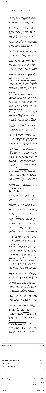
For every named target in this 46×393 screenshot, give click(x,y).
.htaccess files (31, 170)
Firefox (15, 129)
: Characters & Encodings (17, 320)
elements (19, 223)
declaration (21, 97)
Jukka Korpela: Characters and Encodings (17, 324)
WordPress (42, 390)
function (24, 213)
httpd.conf (31, 179)
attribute (31, 104)
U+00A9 (13, 251)
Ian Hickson (14, 74)
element (31, 237)
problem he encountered (28, 206)
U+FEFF (19, 294)
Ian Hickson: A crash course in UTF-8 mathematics (19, 326)
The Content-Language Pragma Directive (11, 360)
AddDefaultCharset (15, 184)
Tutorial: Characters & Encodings (18, 322)
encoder (31, 75)
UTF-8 (19, 74)
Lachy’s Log (4, 1)
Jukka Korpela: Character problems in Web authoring (20, 323)
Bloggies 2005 (40, 345)
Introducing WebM (6, 363)
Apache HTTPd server (23, 169)
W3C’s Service (27, 130)
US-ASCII (31, 56)
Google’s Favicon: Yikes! (7, 369)
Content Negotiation (20, 198)
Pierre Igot (14, 206)
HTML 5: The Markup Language (8, 366)
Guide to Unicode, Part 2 (7, 345)
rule (12, 98)
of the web (26, 312)
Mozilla (12, 129)
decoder (22, 74)
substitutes (11, 58)
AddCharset (26, 184)
